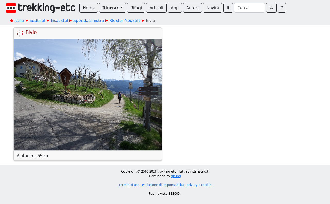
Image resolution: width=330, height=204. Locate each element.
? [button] (282, 8)
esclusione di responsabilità (163, 184)
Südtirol (37, 20)
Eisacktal (59, 20)
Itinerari (111, 8)
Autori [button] (192, 8)
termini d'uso (129, 184)
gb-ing (176, 176)
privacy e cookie (199, 184)
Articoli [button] (156, 8)
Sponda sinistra (88, 20)
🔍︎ (271, 8)
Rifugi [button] (136, 8)
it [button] (228, 8)
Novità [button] (212, 8)
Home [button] (89, 8)
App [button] (175, 8)
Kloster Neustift (125, 20)
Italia (19, 20)
